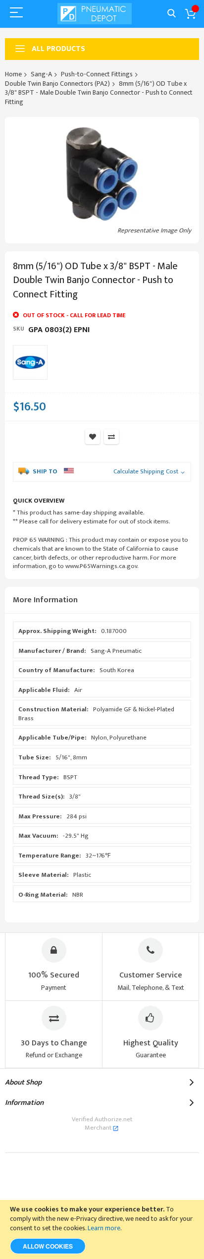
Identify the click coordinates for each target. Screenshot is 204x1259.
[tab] (102, 600)
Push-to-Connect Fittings (97, 74)
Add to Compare (111, 436)
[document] (102, 1229)
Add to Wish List (92, 436)
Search (171, 13)
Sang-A (41, 74)
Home (13, 74)
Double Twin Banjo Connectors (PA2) (57, 83)
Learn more (104, 1228)
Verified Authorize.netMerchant (102, 1124)
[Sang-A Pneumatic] (30, 362)
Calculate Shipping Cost (145, 471)
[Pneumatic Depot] (94, 13)
